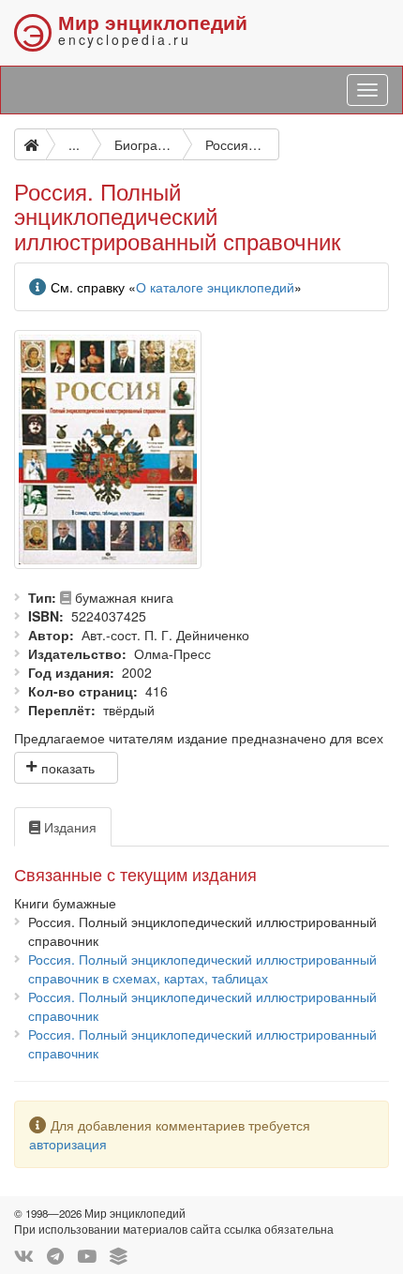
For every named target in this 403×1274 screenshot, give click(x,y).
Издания (68, 826)
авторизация (68, 1143)
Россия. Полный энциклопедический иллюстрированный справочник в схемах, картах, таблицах (202, 968)
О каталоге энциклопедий (215, 286)
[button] (66, 768)
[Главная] (30, 144)
